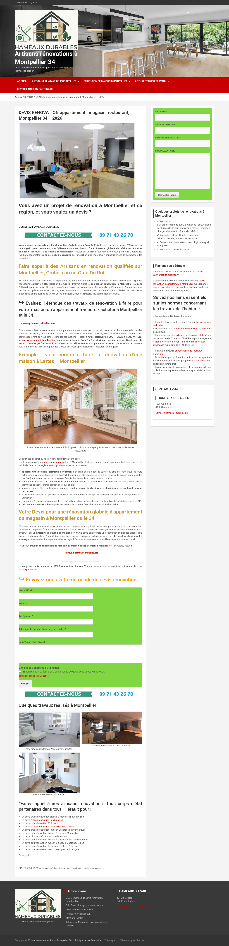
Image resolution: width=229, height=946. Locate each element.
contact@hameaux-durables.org (171, 412)
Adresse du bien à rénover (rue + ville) (42, 629)
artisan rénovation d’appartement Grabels (52, 826)
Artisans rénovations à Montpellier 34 (52, 940)
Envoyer (25, 683)
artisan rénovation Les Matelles (47, 820)
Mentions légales (74, 918)
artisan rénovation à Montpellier (37, 340)
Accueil (22, 81)
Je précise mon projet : (32, 642)
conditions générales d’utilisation (34, 676)
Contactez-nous (167, 195)
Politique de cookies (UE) (78, 913)
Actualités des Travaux (150, 81)
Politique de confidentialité (79, 909)
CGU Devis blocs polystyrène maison (84, 905)
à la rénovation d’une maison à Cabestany (190, 328)
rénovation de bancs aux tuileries (193, 367)
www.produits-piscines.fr (166, 274)
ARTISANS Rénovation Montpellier (54, 81)
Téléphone (26, 616)
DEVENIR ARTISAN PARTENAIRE (35, 89)
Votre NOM (26, 590)
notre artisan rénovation (56, 462)
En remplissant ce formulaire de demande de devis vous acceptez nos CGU (64, 671)
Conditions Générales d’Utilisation (39, 667)
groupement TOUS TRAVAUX (195, 360)
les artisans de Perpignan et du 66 (189, 335)
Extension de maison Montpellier (106, 81)
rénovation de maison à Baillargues (58, 447)
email (23, 603)
